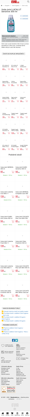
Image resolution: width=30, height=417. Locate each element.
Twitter (18, 384)
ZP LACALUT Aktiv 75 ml (14, 66)
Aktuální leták (4, 369)
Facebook (18, 383)
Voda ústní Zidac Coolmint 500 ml (5, 291)
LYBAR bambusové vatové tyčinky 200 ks (24, 67)
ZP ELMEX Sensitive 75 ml (5, 130)
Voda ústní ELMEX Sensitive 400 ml (23, 99)
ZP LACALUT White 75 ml (5, 146)
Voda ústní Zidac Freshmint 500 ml (21, 242)
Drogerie (7, 5)
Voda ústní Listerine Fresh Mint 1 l (6, 242)
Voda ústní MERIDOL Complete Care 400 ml (22, 193)
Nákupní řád (19, 372)
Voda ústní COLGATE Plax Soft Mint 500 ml (22, 266)
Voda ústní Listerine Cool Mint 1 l (6, 192)
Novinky (3, 372)
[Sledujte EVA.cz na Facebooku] (13, 340)
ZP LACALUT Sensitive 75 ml (5, 66)
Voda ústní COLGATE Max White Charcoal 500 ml (22, 292)
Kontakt (18, 369)
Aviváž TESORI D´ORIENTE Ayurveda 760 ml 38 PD (24, 147)
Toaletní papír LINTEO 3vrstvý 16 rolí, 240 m (15, 115)
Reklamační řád (20, 374)
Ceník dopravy (25, 37)
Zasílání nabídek (5, 384)
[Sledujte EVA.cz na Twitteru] (16, 340)
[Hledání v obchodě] (28, 1)
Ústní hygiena (15, 5)
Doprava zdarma (5, 374)
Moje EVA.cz (4, 380)
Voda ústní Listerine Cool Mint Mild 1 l (6, 266)
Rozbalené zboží (5, 368)
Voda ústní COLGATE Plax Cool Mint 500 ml (22, 218)
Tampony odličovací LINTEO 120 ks (24, 130)
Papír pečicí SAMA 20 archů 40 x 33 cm (15, 99)
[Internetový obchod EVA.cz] (15, 2)
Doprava (18, 371)
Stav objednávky (5, 381)
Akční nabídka (4, 371)
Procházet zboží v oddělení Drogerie (14, 321)
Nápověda (19, 381)
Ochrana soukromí (21, 375)
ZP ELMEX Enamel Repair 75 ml (15, 146)
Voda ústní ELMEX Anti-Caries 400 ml (6, 217)
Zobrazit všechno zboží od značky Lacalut (16, 311)
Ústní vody (25, 5)
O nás (17, 368)
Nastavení (3, 383)
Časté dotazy (19, 380)
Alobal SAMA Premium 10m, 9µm (6, 98)
